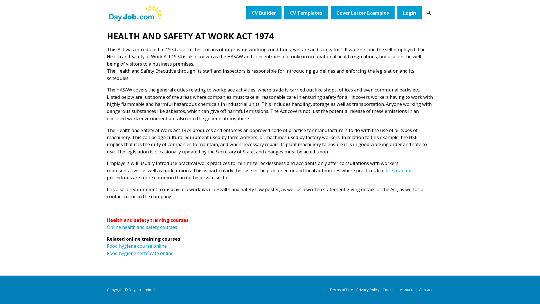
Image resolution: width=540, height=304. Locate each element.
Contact (425, 289)
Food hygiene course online (137, 246)
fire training (398, 170)
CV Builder (264, 13)
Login (409, 13)
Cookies (389, 289)
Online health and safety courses (142, 227)
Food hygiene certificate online (140, 253)
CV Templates (306, 13)
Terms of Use (341, 289)
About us (407, 289)
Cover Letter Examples (362, 13)
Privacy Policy (367, 289)
